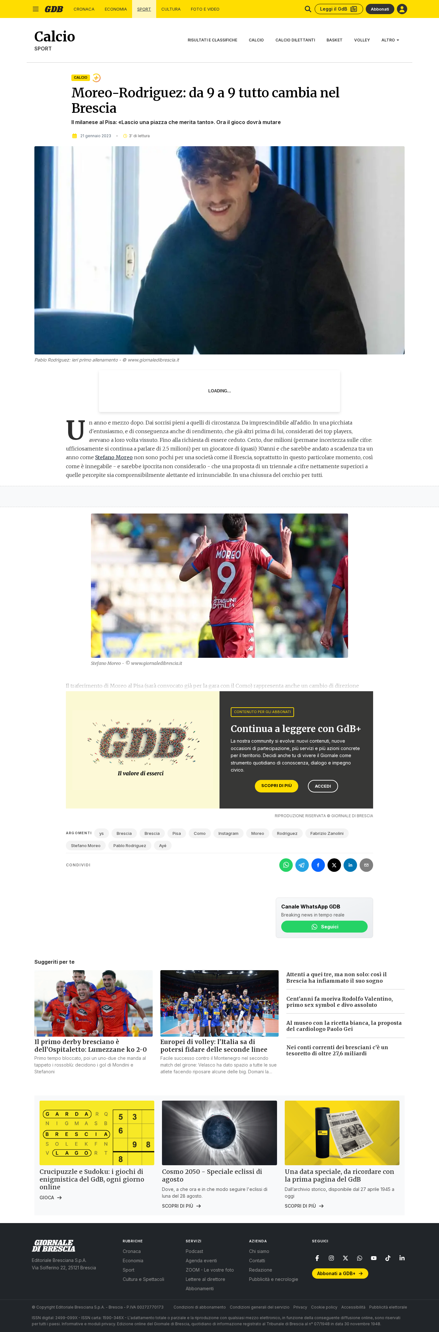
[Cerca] (308, 9)
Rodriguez (287, 833)
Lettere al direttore (205, 1279)
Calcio (256, 40)
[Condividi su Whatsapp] (286, 865)
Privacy (300, 1307)
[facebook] (317, 1258)
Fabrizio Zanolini (327, 833)
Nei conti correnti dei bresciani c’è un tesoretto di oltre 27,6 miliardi (337, 1050)
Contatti (257, 1260)
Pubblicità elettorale (388, 1307)
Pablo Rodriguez (129, 845)
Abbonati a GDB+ (336, 1273)
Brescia (124, 833)
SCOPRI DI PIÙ (276, 785)
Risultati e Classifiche (212, 40)
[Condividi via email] (366, 865)
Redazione (260, 1270)
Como (200, 833)
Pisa (177, 833)
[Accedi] (402, 9)
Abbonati (380, 9)
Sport (144, 9)
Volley (362, 40)
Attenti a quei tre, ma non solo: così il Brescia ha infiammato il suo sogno (336, 977)
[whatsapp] (359, 1258)
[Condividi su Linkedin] (350, 865)
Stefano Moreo (114, 457)
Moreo (257, 833)
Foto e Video (205, 9)
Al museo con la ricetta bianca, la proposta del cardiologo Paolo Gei (344, 1026)
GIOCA (47, 1197)
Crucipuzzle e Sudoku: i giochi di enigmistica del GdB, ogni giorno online (92, 1179)
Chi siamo (259, 1251)
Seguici (329, 926)
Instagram (228, 833)
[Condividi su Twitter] (334, 865)
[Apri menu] (36, 9)
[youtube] (374, 1258)
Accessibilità (353, 1307)
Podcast (194, 1251)
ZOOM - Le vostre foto (210, 1270)
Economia (116, 9)
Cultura (171, 9)
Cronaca (84, 9)
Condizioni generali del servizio (260, 1307)
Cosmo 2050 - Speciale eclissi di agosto (212, 1175)
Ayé (162, 845)
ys (101, 833)
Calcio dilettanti (295, 40)
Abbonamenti (200, 1288)
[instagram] (331, 1258)
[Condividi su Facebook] (318, 865)
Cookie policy (324, 1307)
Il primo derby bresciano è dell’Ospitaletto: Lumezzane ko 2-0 (90, 1045)
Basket (335, 40)
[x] (345, 1258)
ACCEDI (323, 786)
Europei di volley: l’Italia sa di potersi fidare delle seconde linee (213, 1045)
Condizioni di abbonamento (200, 1307)
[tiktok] (388, 1258)
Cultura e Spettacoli (143, 1279)
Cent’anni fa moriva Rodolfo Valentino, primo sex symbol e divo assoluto (339, 1002)
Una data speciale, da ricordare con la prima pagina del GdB (339, 1175)
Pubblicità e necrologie (273, 1279)
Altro (388, 40)
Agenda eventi (201, 1260)
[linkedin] (402, 1258)
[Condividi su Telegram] (302, 865)
